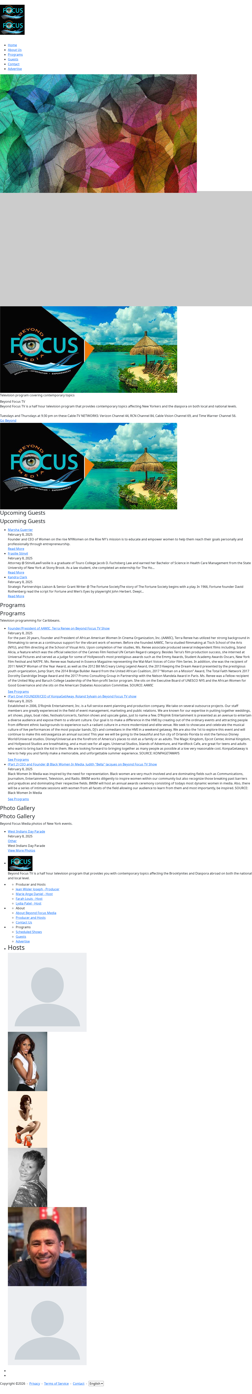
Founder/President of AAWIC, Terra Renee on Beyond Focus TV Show (59, 628)
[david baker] (47, 992)
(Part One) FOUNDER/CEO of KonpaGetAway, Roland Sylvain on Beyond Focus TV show (72, 696)
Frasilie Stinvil (18, 553)
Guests (21, 936)
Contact (78, 1383)
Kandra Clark (17, 577)
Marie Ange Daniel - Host (34, 894)
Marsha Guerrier (20, 530)
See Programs (18, 691)
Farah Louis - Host (29, 898)
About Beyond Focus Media (36, 913)
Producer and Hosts (31, 917)
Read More (16, 549)
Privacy (34, 1383)
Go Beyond (8, 420)
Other (12, 841)
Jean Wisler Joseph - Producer (37, 889)
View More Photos (21, 850)
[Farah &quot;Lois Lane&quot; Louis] (27, 1119)
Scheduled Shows (29, 932)
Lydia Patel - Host (28, 903)
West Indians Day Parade (26, 831)
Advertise (23, 941)
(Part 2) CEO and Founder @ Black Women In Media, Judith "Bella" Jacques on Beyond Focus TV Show (82, 764)
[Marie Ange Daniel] (27, 1177)
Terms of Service (56, 1383)
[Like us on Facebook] (9, 1371)
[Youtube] (9, 1375)
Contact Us (24, 922)
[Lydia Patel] (27, 1061)
